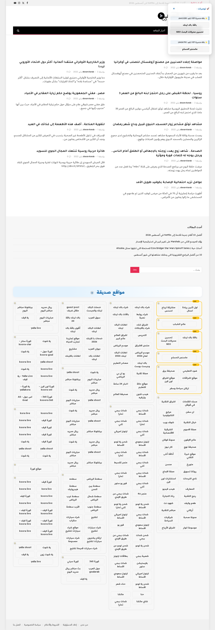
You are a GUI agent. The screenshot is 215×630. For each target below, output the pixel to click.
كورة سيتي (73, 561)
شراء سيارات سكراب (72, 519)
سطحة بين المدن (94, 488)
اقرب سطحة (72, 506)
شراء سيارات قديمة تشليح (83, 548)
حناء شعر (120, 583)
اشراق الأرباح (168, 527)
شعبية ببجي (142, 556)
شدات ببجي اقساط (142, 412)
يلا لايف (83, 578)
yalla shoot (73, 372)
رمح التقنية (190, 496)
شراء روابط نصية (142, 316)
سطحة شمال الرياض (94, 498)
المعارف (189, 488)
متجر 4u (142, 493)
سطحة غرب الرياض (73, 498)
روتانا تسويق (189, 471)
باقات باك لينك (121, 314)
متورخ (190, 464)
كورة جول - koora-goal (46, 353)
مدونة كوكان (168, 439)
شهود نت (168, 503)
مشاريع (73, 348)
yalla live (36, 328)
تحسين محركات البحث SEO (168, 340)
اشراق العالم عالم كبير (120, 337)
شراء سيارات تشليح (94, 529)
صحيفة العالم (120, 394)
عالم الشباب (179, 324)
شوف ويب (168, 422)
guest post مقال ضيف (73, 309)
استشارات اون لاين (168, 480)
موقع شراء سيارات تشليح (72, 529)
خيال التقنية (190, 422)
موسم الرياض (120, 345)
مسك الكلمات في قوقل (190, 403)
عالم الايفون (190, 439)
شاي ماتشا (142, 601)
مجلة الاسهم (190, 429)
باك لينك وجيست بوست (142, 365)
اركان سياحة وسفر (179, 388)
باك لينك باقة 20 (73, 319)
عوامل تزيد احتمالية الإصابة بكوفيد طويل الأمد (169, 182)
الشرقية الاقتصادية (168, 431)
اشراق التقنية (168, 401)
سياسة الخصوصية (32, 624)
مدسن (168, 464)
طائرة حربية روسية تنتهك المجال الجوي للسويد (70, 151)
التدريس (142, 335)
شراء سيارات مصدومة (72, 539)
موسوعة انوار (190, 527)
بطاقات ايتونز (121, 556)
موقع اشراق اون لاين (168, 379)
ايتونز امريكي (120, 431)
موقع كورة (35, 468)
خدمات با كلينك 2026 (94, 340)
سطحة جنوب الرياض (94, 508)
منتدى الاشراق (142, 345)
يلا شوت (94, 372)
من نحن (84, 624)
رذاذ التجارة (168, 496)
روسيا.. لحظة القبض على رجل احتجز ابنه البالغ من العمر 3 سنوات (160, 95)
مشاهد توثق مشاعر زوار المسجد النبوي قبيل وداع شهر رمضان (157, 124)
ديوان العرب (94, 348)
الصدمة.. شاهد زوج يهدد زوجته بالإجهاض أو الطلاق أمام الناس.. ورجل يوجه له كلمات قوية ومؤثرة (156, 153)
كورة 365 (94, 561)
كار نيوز (168, 446)
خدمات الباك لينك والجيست (94, 309)
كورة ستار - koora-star (25, 343)
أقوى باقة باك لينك (72, 330)
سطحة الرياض (94, 478)
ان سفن (190, 411)
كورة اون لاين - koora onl (46, 388)
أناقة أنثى (168, 454)
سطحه (72, 478)
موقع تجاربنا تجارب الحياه (73, 340)
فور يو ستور (120, 483)
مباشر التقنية (168, 510)
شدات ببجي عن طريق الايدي (121, 495)
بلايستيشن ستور (142, 565)
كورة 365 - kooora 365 (46, 398)
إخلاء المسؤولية (70, 624)
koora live (25, 361)
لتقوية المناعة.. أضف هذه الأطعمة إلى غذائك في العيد (66, 124)
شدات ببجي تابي (121, 422)
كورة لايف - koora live (46, 512)
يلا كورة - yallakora (25, 388)
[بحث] (18, 30)
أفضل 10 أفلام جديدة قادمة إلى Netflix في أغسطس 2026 (174, 235)
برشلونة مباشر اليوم (25, 309)
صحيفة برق (168, 370)
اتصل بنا (16, 624)
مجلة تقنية (142, 373)
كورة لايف (47, 420)
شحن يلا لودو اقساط (120, 443)
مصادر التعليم (120, 363)
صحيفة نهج (190, 446)
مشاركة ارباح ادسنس (168, 309)
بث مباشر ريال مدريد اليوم (72, 570)
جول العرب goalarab (94, 570)
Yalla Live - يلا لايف (25, 378)
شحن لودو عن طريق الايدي (120, 547)
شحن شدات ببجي (142, 537)
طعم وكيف (190, 503)
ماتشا (121, 594)
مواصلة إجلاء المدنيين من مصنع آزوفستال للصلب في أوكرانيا (158, 62)
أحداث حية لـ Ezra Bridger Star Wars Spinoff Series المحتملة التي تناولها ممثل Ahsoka (159, 248)
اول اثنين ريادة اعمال (190, 309)
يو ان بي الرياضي (120, 375)
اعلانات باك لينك (94, 357)
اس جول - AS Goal (25, 398)
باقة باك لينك (190, 337)
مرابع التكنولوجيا (168, 413)
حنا (142, 594)
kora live (25, 413)
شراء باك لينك (142, 307)
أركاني (190, 510)
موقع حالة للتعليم (142, 385)
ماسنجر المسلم (179, 357)
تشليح (94, 517)
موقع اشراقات (189, 377)
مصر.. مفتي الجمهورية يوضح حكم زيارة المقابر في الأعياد (64, 93)
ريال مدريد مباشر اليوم (47, 309)
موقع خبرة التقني (190, 456)
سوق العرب (94, 317)
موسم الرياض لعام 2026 (142, 354)
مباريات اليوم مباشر (94, 381)
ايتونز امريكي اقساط (120, 516)
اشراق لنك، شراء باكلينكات (142, 326)
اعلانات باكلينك (72, 355)
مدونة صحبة (190, 517)
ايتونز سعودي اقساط (142, 443)
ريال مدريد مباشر (94, 391)
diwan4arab (185, 67)
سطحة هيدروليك (73, 488)
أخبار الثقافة (159, 30)
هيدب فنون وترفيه (142, 396)
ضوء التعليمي (190, 370)
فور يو (120, 524)
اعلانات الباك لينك (120, 326)
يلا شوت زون (46, 554)
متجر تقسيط (120, 462)
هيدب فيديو (168, 488)
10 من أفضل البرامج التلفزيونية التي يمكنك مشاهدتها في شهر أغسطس (168, 254)
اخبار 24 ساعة (120, 383)
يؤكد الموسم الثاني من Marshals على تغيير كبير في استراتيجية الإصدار (152, 3)
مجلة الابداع (168, 471)
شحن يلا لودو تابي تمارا (120, 506)
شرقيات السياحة (168, 519)
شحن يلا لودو (142, 545)
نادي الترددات (190, 478)
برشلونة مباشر (72, 379)
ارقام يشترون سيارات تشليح (94, 539)
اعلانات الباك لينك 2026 (120, 354)
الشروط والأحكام (51, 624)
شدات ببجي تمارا (121, 412)
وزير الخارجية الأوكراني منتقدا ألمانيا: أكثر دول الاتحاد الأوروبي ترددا (62, 64)
